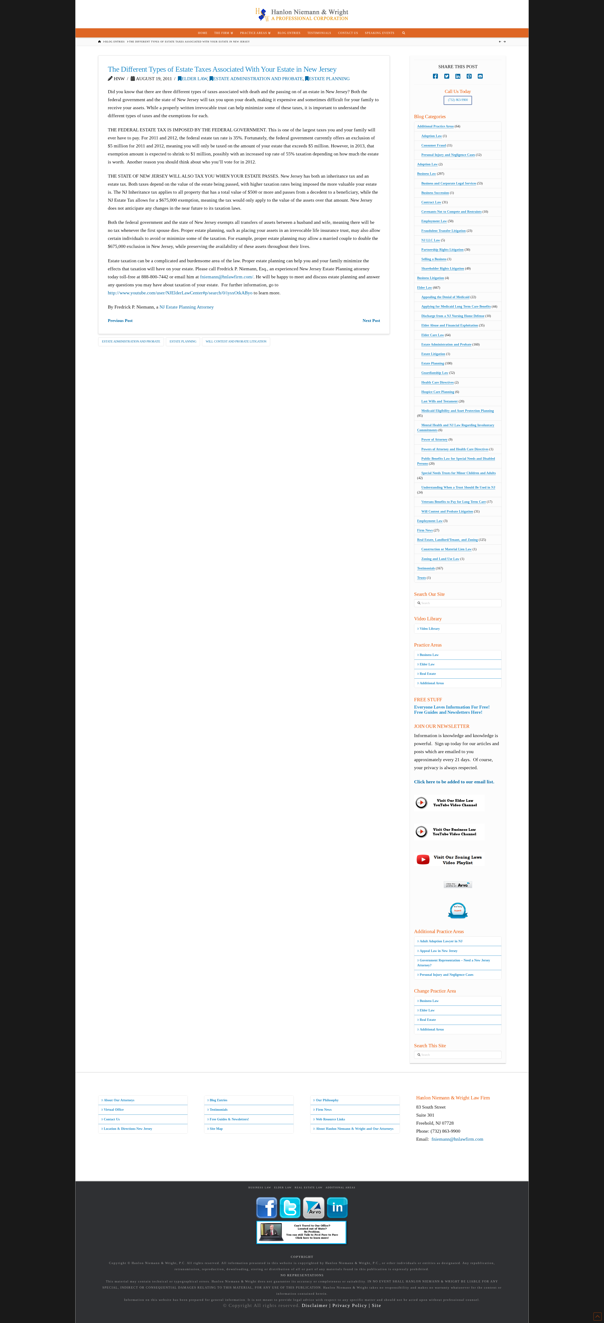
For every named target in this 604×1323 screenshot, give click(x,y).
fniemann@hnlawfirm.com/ (226, 276)
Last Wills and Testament (439, 401)
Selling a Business (433, 259)
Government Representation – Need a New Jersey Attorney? (453, 963)
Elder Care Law (432, 335)
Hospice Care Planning (437, 392)
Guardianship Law (434, 373)
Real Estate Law (309, 1187)
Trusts (421, 578)
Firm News (425, 530)
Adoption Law (431, 136)
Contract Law (431, 202)
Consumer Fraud (433, 145)
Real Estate (428, 674)
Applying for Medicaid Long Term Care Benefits (456, 306)
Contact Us (112, 1119)
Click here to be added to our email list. (454, 781)
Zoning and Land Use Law (440, 559)
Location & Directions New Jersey (128, 1129)
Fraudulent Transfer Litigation (443, 231)
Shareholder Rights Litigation (442, 268)
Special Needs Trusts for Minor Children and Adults (458, 473)
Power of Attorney (434, 439)
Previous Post (120, 320)
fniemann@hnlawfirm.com (457, 1139)
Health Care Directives (437, 382)
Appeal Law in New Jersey (438, 951)
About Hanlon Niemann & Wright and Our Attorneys (354, 1129)
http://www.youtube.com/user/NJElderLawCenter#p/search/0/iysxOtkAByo (180, 292)
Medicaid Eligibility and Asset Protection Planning (457, 411)
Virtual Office (114, 1109)
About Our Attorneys (119, 1100)
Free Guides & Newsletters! (229, 1119)
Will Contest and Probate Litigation (236, 341)
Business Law (426, 173)
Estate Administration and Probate (258, 78)
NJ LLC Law (430, 240)
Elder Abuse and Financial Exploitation (449, 325)
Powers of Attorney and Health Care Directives (454, 449)
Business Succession (435, 193)
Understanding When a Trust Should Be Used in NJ (458, 487)
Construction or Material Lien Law (446, 549)
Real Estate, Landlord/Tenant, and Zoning (447, 540)
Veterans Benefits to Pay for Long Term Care (453, 502)
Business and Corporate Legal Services (448, 183)
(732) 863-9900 (458, 100)
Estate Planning (329, 78)
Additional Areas (432, 683)
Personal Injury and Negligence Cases (448, 155)
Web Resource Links (330, 1119)
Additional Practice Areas (435, 126)
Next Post (371, 320)
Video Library (430, 628)
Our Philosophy (327, 1100)
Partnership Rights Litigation (442, 249)
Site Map (216, 1129)
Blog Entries (218, 1100)
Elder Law (194, 78)
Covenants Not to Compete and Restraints (451, 211)
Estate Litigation (433, 354)
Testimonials (426, 568)
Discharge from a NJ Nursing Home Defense (452, 316)
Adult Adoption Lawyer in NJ (441, 941)
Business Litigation (430, 278)
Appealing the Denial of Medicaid (445, 297)
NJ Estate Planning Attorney (186, 306)
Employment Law (434, 221)
